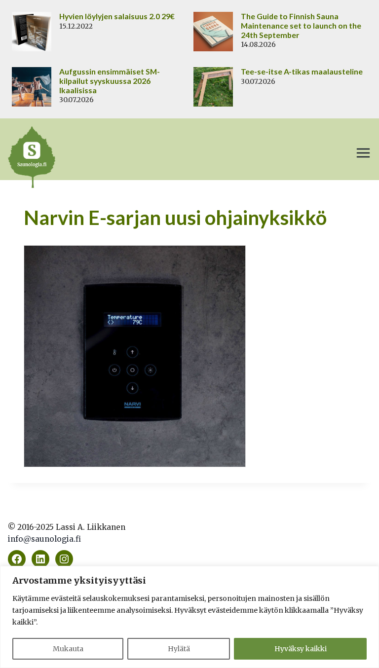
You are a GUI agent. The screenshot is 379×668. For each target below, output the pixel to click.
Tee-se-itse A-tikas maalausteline (302, 71)
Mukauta (68, 648)
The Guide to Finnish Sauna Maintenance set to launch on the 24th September (301, 25)
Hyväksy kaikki (300, 648)
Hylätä (179, 648)
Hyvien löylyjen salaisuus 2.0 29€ (117, 16)
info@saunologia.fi (44, 539)
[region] (189, 617)
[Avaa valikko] (363, 153)
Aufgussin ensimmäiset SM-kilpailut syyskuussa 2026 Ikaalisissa (109, 81)
